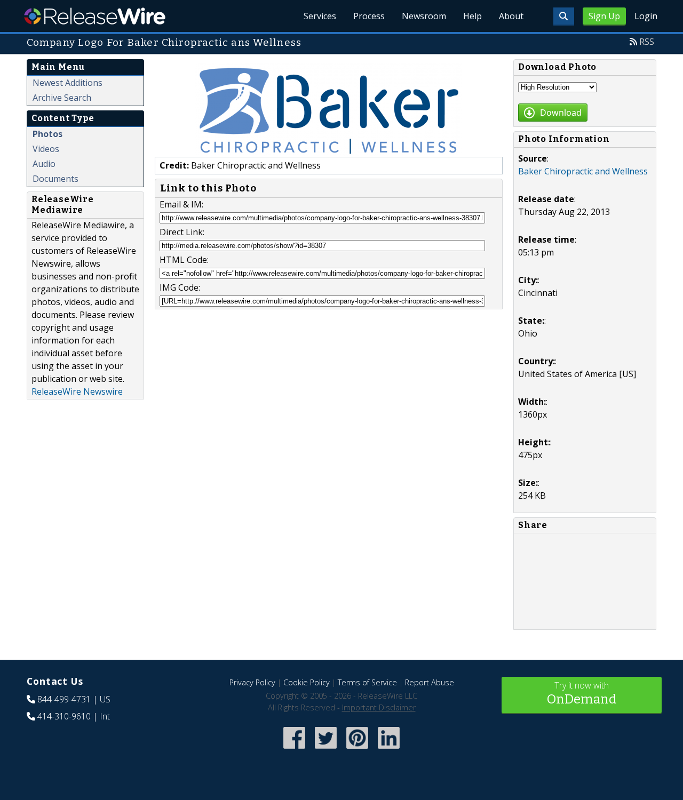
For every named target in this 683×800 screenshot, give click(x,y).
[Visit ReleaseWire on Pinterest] (357, 750)
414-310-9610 (64, 716)
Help (472, 16)
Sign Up (604, 16)
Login (645, 16)
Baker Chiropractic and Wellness (583, 171)
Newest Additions (67, 83)
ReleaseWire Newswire (77, 391)
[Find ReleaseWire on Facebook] (294, 750)
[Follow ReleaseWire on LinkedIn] (388, 750)
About (511, 16)
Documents (55, 179)
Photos (47, 134)
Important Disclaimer (379, 707)
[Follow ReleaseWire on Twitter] (325, 750)
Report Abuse (429, 682)
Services (320, 16)
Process (369, 16)
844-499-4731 (64, 699)
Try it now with (581, 693)
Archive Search (62, 97)
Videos (46, 149)
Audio (44, 164)
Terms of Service (367, 682)
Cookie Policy (306, 682)
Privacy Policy (252, 682)
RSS (646, 41)
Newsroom (424, 16)
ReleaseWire (94, 16)
